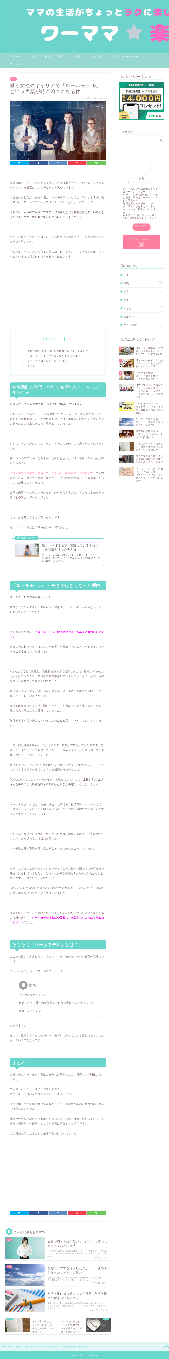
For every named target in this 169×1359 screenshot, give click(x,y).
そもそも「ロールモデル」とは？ (47, 360)
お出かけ (142, 316)
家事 (77, 56)
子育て (63, 56)
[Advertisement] (58, 299)
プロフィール (15, 56)
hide (68, 339)
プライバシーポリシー (125, 56)
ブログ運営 (142, 325)
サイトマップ (96, 56)
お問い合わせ (15, 64)
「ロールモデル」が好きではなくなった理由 (53, 355)
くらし (143, 308)
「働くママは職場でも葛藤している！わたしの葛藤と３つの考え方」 (53, 473)
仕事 (34, 56)
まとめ (31, 365)
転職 (47, 56)
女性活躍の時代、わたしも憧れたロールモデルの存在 (59, 350)
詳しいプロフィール (141, 227)
